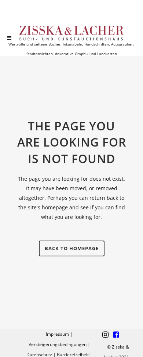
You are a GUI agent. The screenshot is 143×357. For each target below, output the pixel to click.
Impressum (57, 334)
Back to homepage (72, 248)
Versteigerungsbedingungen (58, 344)
